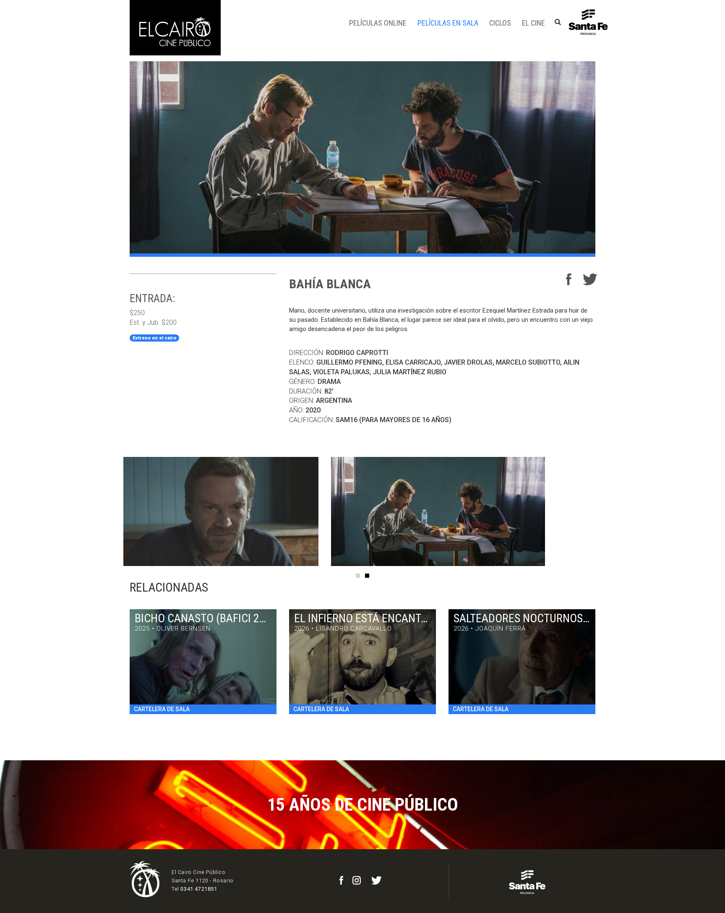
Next (614, 511)
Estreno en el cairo (154, 338)
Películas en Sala (447, 22)
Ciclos (500, 22)
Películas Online (378, 22)
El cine (533, 22)
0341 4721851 (198, 889)
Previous (110, 511)
